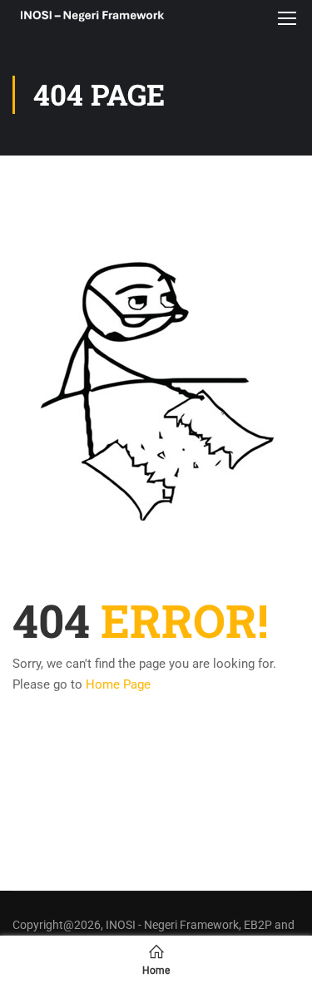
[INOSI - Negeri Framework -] (91, 17)
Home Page (118, 684)
